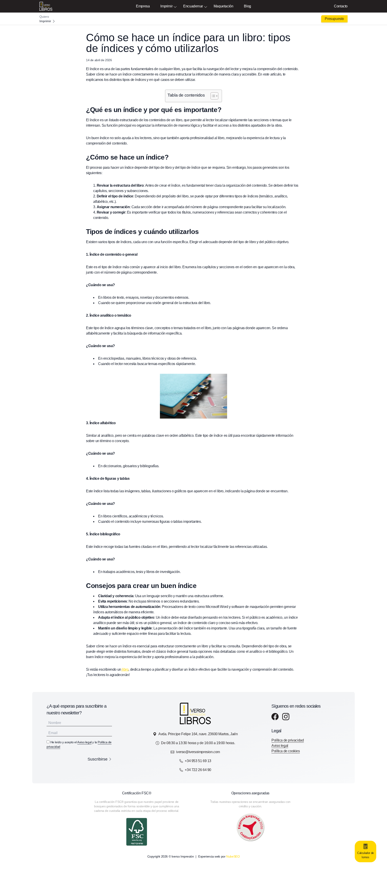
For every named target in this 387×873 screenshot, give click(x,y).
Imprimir (166, 6)
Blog (247, 6)
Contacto (341, 6)
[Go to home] (193, 18)
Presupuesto (334, 19)
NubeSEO (233, 856)
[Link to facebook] (275, 716)
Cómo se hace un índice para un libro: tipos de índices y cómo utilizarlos (188, 43)
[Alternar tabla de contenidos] (212, 96)
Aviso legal (84, 742)
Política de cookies (285, 751)
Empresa (143, 6)
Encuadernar (193, 6)
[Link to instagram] (285, 716)
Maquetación (223, 6)
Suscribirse (98, 759)
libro (125, 669)
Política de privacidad (287, 740)
